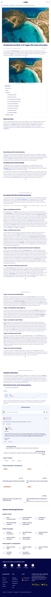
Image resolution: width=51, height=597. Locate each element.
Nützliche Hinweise (9, 114)
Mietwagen (8, 169)
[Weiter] (47, 466)
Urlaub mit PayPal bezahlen (43, 533)
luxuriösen (30, 220)
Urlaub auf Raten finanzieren (10, 538)
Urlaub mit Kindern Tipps (43, 547)
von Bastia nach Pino (11, 94)
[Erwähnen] (46, 412)
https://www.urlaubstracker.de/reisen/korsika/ (32, 436)
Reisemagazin (6, 5)
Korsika (13, 460)
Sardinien (33, 124)
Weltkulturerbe (40, 335)
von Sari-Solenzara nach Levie (13, 101)
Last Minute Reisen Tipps (27, 533)
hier (9, 168)
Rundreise (5, 128)
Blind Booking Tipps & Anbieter (11, 523)
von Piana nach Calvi (11, 110)
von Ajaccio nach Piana (12, 108)
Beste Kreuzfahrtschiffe (11, 518)
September (6, 156)
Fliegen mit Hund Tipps (10, 547)
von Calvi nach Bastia (12, 112)
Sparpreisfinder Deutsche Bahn (26, 538)
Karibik (41, 302)
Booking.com (16, 177)
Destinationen (12, 5)
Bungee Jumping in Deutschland (27, 523)
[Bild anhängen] (44, 412)
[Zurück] (44, 466)
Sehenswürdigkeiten (22, 199)
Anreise (7, 90)
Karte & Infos (8, 88)
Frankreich (14, 124)
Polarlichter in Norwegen (42, 518)
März (11, 158)
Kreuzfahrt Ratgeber (9, 553)
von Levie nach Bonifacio (12, 103)
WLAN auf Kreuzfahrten (9, 533)
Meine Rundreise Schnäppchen (12, 387)
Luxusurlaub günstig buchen (26, 553)
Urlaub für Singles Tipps (26, 547)
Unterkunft (10, 227)
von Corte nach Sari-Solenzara (14, 99)
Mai (39, 154)
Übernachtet (9, 276)
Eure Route (7, 92)
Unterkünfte (25, 381)
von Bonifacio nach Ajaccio (13, 106)
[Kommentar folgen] (45, 418)
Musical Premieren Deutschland (27, 518)
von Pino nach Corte (11, 97)
